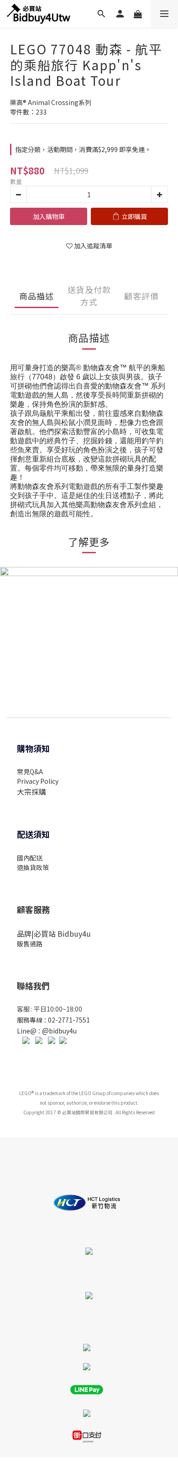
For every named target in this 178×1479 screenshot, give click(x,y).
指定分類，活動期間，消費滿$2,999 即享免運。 (83, 149)
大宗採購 (31, 791)
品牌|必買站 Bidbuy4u (54, 933)
